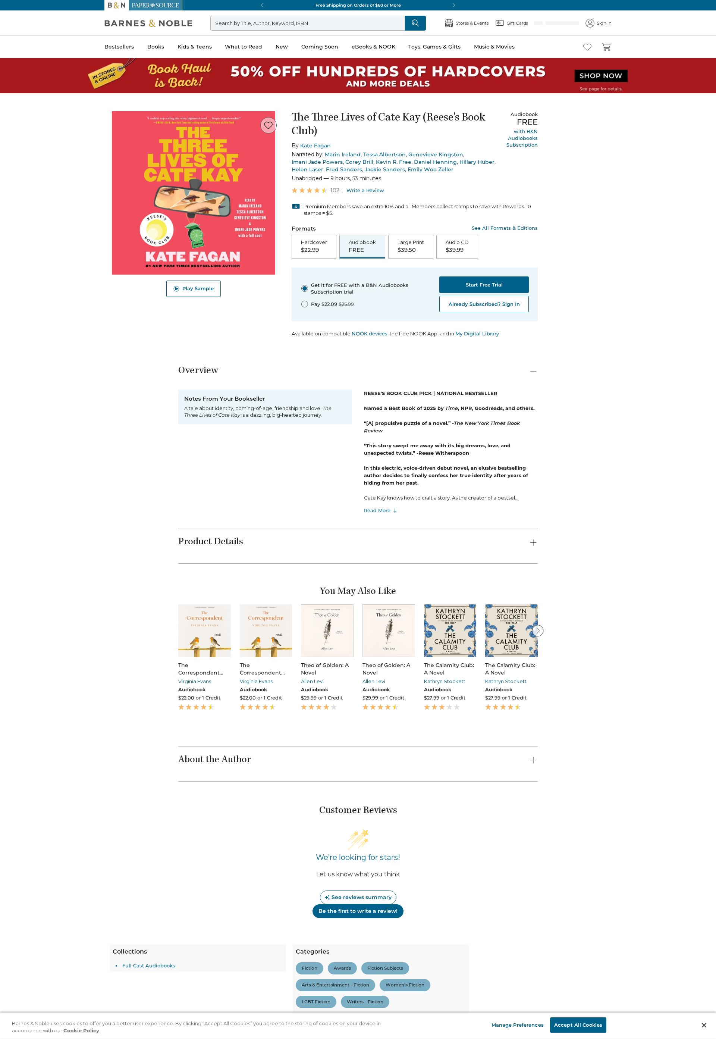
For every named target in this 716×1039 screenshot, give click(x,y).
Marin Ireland (343, 154)
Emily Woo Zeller (430, 169)
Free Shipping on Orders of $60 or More (358, 5)
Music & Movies (494, 46)
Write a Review (365, 190)
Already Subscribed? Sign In (484, 305)
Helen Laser (307, 169)
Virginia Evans (194, 682)
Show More (445, 1003)
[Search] (440, 23)
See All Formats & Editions (505, 228)
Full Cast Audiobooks (217, 966)
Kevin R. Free (393, 162)
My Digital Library (477, 334)
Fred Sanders (344, 169)
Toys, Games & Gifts (434, 46)
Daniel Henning (435, 162)
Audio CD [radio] (457, 247)
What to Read (243, 46)
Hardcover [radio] (314, 247)
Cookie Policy (81, 1031)
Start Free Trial (484, 285)
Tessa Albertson (384, 154)
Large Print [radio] (411, 247)
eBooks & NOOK (373, 46)
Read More (377, 511)
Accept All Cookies (578, 1025)
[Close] (704, 1025)
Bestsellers (119, 46)
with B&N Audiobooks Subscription (522, 138)
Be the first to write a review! (358, 911)
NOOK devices (369, 334)
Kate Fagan (315, 145)
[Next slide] (538, 631)
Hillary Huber (476, 162)
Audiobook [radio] (362, 247)
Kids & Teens (195, 46)
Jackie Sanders (385, 169)
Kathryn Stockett (444, 682)
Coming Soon (319, 46)
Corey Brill (359, 162)
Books (155, 46)
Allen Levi (312, 682)
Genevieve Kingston (435, 154)
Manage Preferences (518, 1025)
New (282, 46)
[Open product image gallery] (193, 193)
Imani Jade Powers (317, 162)
